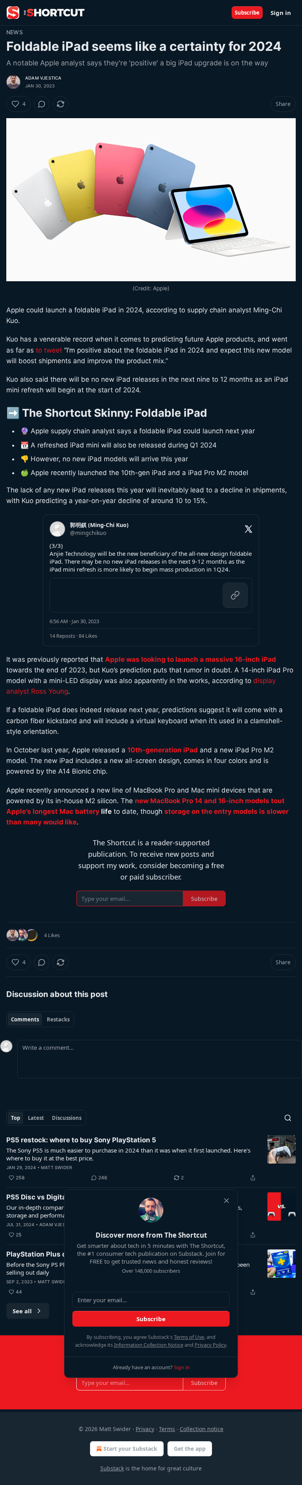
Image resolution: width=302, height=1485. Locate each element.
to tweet (49, 350)
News (14, 32)
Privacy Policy (210, 1344)
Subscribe (247, 12)
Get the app (190, 1448)
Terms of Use (189, 1336)
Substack (112, 1468)
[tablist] (40, 1019)
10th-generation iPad (162, 750)
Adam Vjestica (43, 78)
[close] (226, 1200)
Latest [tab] (36, 1117)
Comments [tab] (25, 1019)
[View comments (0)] (42, 104)
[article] (151, 1158)
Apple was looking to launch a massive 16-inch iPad (190, 659)
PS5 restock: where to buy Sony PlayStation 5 (81, 1140)
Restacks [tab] (58, 1019)
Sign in (281, 13)
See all (22, 1311)
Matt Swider (56, 1167)
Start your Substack (130, 1448)
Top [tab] (15, 1117)
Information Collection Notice (148, 1344)
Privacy (145, 1429)
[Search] (288, 1118)
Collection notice (201, 1429)
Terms (167, 1429)
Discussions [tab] (66, 1117)
